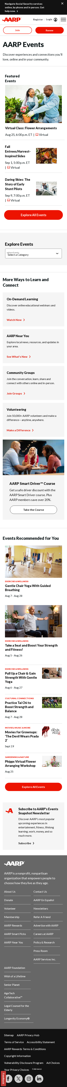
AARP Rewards (13, 925)
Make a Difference (18, 430)
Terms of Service (14, 1042)
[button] (63, 19)
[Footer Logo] (33, 863)
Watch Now (14, 319)
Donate (8, 900)
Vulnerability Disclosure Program (23, 1062)
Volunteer (10, 908)
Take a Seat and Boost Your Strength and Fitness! (31, 647)
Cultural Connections (19, 698)
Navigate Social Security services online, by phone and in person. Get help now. (24, 7)
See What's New (17, 356)
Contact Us (40, 891)
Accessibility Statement (41, 1042)
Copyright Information (17, 1055)
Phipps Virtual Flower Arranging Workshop (20, 764)
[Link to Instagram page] (29, 1079)
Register (38, 19)
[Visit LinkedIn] (39, 1079)
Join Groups (14, 393)
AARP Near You (18, 336)
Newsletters (41, 908)
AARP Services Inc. (45, 959)
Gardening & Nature (17, 757)
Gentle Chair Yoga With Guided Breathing (28, 588)
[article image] (33, 122)
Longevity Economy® (17, 1018)
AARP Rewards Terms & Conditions (25, 1049)
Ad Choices (53, 1062)
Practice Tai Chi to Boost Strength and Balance (19, 707)
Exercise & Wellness (16, 581)
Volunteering (16, 409)
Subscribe (24, 843)
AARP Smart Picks (15, 933)
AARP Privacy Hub (28, 1035)
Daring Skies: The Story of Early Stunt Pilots (17, 184)
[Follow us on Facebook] (8, 1079)
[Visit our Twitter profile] (18, 1079)
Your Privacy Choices (16, 1069)
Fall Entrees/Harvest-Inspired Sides (18, 151)
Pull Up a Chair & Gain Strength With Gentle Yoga (21, 677)
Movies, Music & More (17, 727)
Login (49, 19)
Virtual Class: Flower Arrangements (31, 128)
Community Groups (21, 373)
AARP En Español (44, 900)
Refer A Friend (42, 917)
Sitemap (9, 1035)
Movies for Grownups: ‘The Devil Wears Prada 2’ (22, 736)
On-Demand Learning (22, 299)
